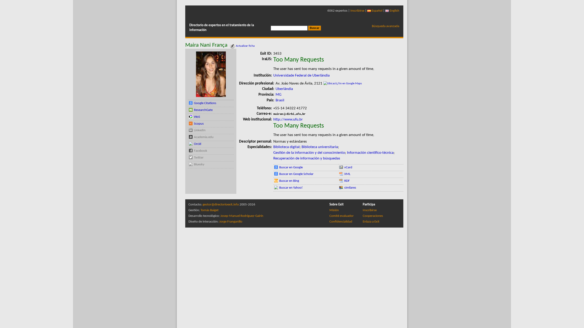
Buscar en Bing (289, 181)
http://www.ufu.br (288, 119)
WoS (197, 117)
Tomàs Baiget (210, 210)
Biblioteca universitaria (320, 147)
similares (350, 188)
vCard (348, 167)
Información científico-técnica (370, 153)
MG (279, 95)
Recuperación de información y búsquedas (306, 158)
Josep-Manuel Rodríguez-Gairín (241, 216)
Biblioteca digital (286, 147)
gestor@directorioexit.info (221, 204)
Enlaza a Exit (371, 221)
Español (376, 11)
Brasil (280, 100)
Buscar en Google (291, 167)
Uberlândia (284, 89)
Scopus (199, 124)
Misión (334, 210)
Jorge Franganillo (230, 221)
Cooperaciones (373, 216)
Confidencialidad (340, 221)
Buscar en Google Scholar (296, 174)
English (394, 11)
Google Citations (205, 103)
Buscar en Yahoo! (291, 188)
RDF (347, 181)
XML (347, 174)
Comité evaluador (341, 216)
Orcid (197, 144)
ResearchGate (203, 110)
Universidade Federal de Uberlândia (301, 75)
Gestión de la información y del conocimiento (309, 153)
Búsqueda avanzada (385, 26)
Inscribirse (357, 11)
